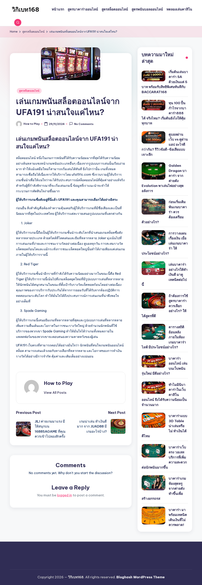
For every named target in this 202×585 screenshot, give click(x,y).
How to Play (58, 383)
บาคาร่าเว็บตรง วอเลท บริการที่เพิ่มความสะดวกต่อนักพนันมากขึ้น (164, 457)
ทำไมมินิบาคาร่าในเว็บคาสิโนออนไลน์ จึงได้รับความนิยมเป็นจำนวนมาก (164, 394)
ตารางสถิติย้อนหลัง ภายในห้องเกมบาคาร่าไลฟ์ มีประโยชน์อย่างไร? (164, 337)
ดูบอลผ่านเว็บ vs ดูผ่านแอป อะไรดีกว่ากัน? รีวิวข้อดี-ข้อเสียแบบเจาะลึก (165, 144)
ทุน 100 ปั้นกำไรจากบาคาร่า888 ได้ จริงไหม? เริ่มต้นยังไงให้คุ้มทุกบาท (164, 113)
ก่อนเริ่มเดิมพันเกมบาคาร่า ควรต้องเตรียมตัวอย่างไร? (164, 212)
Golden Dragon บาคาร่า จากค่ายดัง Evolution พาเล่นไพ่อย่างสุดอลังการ (164, 178)
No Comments (84, 124)
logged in (64, 495)
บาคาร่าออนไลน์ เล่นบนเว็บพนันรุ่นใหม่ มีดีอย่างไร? (164, 366)
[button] (55, 393)
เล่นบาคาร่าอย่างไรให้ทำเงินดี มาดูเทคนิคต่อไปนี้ (165, 274)
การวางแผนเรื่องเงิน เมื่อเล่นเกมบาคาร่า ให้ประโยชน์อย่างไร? (165, 243)
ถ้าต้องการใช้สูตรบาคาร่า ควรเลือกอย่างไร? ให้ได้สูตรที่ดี (165, 306)
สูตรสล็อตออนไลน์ (29, 90)
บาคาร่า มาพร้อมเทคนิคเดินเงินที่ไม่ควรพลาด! (178, 517)
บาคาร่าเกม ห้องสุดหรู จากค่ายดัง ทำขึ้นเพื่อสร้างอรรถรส (164, 488)
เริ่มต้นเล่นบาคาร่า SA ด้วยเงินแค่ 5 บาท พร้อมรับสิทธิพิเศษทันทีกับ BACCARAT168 (165, 82)
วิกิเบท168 (25, 9)
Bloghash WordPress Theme (140, 577)
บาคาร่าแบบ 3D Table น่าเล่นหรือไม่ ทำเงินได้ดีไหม (164, 426)
